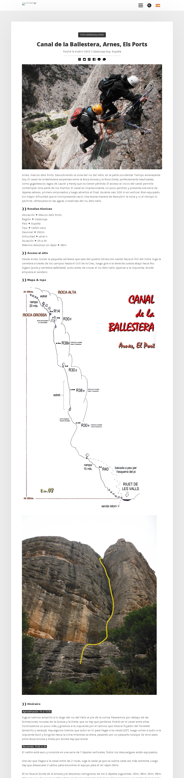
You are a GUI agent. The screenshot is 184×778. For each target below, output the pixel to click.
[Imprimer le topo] (99, 59)
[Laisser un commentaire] (104, 59)
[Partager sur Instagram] (89, 59)
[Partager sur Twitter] (84, 59)
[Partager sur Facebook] (94, 59)
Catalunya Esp (101, 51)
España (116, 51)
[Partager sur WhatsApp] (79, 59)
